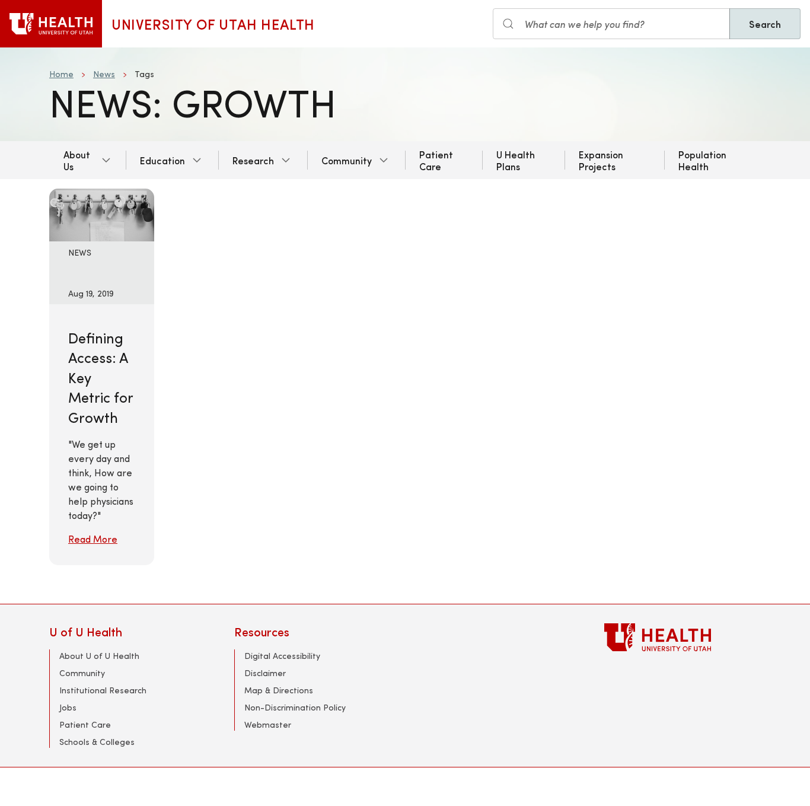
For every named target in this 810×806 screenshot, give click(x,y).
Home (61, 73)
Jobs (67, 707)
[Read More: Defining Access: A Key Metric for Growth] (101, 213)
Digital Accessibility (282, 655)
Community (346, 160)
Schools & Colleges (97, 741)
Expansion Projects (601, 160)
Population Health (702, 160)
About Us (76, 160)
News (104, 73)
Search (765, 23)
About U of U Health (99, 655)
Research (253, 160)
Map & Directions (278, 690)
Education (162, 160)
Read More (92, 539)
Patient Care (436, 160)
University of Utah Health (213, 23)
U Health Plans (515, 160)
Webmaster (267, 724)
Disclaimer (265, 672)
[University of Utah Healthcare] (682, 637)
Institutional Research (102, 690)
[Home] (51, 23)
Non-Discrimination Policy (295, 707)
